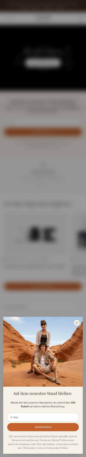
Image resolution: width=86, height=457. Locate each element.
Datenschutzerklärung (25, 440)
